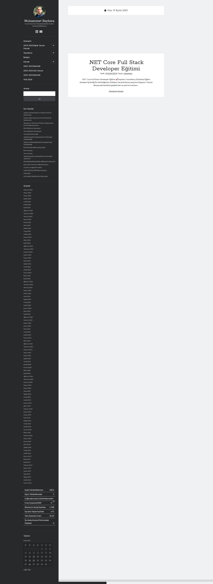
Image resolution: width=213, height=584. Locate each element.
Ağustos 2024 (28, 246)
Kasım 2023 (27, 273)
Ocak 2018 (27, 450)
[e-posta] (40, 31)
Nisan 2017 (27, 471)
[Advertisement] (116, 35)
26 (30, 564)
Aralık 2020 (27, 364)
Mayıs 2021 (27, 353)
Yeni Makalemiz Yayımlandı (32, 131)
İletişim (26, 57)
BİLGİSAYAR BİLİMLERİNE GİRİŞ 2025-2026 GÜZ (39, 161)
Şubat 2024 (27, 264)
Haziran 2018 (28, 435)
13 (34, 556)
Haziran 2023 (28, 287)
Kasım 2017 (27, 456)
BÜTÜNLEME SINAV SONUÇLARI (34, 147)
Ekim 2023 (27, 276)
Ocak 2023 (27, 302)
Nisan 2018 (27, 441)
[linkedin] (37, 31)
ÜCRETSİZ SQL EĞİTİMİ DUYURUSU (35, 170)
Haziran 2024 (28, 252)
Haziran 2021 (28, 350)
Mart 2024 (27, 261)
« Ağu (25, 569)
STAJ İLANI (27, 173)
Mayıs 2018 (27, 438)
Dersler (26, 61)
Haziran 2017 (28, 465)
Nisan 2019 (27, 415)
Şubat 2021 (27, 358)
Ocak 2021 (27, 361)
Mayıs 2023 (27, 290)
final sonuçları (28, 150)
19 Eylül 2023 (111, 73)
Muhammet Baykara (39, 21)
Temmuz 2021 (28, 347)
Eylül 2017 (27, 462)
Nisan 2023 (27, 293)
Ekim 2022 (27, 311)
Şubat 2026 (27, 199)
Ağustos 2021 (28, 344)
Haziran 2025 (28, 216)
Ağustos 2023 (28, 282)
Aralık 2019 (27, 400)
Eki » (29, 569)
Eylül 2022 (27, 314)
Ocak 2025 (27, 231)
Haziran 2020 (28, 382)
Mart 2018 (27, 444)
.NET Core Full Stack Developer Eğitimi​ (116, 65)
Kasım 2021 (27, 338)
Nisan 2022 (27, 326)
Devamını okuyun (116, 91)
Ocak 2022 (27, 332)
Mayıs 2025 (27, 219)
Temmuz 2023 (28, 284)
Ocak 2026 (27, 202)
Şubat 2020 (27, 394)
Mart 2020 (27, 391)
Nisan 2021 (27, 356)
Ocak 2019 (27, 424)
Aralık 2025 (27, 205)
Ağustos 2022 (28, 317)
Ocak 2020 (27, 397)
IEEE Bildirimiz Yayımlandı (32, 128)
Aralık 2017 (27, 453)
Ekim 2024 (27, 240)
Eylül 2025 (27, 207)
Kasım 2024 (27, 237)
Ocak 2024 (27, 267)
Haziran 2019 (28, 409)
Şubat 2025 (27, 228)
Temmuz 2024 (28, 249)
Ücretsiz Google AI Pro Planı (33, 167)
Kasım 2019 (27, 403)
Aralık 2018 (27, 427)
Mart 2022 (27, 329)
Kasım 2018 (27, 430)
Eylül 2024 (27, 243)
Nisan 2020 (27, 388)
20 (34, 560)
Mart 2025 (27, 225)
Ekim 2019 (27, 406)
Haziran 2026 (28, 190)
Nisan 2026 (27, 196)
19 (30, 560)
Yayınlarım (27, 53)
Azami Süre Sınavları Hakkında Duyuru (36, 164)
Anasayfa (27, 41)
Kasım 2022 (27, 308)
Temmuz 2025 (28, 213)
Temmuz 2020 (28, 379)
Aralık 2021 (27, 335)
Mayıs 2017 (27, 468)
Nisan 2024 (27, 258)
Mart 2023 (27, 296)
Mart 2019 (27, 418)
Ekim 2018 (27, 432)
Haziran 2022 (28, 320)
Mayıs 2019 (27, 412)
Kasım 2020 (27, 367)
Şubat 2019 (27, 421)
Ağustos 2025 (28, 210)
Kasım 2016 (27, 483)
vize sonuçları (28, 153)
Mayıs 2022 (27, 323)
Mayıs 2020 (27, 385)
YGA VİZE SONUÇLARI (31, 134)
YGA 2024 (27, 79)
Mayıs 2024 (27, 255)
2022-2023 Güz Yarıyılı (33, 70)
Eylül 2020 (27, 373)
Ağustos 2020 (28, 376)
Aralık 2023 (27, 270)
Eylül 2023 (27, 279)
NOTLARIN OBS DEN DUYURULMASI (36, 176)
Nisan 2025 (27, 222)
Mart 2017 (27, 474)
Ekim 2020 (27, 370)
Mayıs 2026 (27, 193)
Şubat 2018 (27, 447)
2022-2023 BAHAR (31, 66)
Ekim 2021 (27, 341)
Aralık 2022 (27, 305)
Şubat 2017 (27, 477)
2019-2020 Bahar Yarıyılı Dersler (34, 46)
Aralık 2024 (27, 234)
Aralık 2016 (27, 480)
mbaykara (128, 73)
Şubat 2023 (27, 299)
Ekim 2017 (27, 459)
